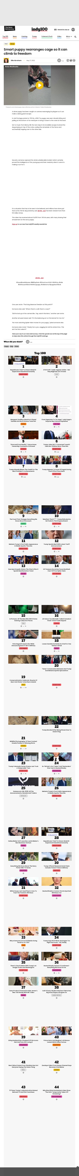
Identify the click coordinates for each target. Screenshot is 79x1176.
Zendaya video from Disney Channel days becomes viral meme (56, 1066)
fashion (23, 424)
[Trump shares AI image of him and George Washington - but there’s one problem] (23, 956)
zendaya (56, 1070)
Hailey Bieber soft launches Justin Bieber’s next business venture (23, 842)
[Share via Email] (74, 60)
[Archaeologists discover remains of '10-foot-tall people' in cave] (23, 1157)
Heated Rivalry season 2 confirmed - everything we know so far (57, 966)
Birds (23, 684)
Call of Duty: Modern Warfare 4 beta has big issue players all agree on (56, 991)
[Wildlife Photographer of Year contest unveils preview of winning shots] (23, 726)
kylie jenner (23, 1146)
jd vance (23, 449)
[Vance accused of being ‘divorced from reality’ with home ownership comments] (23, 434)
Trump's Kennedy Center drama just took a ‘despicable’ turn (23, 767)
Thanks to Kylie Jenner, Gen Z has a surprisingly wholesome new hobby (23, 1142)
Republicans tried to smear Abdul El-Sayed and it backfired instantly (23, 370)
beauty (23, 995)
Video (59, 36)
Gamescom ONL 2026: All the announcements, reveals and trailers (23, 792)
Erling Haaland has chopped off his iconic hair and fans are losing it (23, 1041)
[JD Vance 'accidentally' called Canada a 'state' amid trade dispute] (57, 609)
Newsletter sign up (63, 29)
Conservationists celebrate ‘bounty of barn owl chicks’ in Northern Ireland (23, 681)
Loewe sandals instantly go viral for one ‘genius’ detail (56, 644)
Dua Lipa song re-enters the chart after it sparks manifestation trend (23, 570)
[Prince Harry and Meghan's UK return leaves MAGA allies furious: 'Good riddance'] (57, 1030)
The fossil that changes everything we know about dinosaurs (23, 520)
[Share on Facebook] (68, 60)
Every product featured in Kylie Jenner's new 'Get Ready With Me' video (23, 991)
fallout (23, 1070)
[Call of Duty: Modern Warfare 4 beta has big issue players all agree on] (57, 981)
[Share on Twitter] (71, 60)
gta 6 (56, 374)
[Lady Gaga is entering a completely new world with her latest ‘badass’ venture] (57, 409)
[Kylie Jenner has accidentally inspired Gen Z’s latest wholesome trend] (23, 1132)
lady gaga (56, 424)
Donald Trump (56, 523)
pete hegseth (23, 648)
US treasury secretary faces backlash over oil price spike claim (56, 570)
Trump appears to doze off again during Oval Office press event (56, 470)
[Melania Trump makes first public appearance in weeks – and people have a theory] (23, 534)
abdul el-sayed (23, 374)
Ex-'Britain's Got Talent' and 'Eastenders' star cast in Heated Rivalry (56, 767)
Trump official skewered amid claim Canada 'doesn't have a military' (57, 867)
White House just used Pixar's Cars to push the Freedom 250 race (23, 892)
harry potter (23, 870)
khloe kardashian (56, 1096)
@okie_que (42, 211)
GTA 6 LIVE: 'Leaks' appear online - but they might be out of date (56, 370)
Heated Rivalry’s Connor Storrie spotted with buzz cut (56, 892)
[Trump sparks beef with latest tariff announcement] (57, 534)
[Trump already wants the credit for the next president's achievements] (23, 459)
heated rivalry (56, 771)
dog (11, 346)
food (23, 945)
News (15, 36)
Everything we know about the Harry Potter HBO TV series (23, 867)
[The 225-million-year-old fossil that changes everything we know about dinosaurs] (23, 509)
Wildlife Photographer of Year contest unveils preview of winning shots (23, 742)
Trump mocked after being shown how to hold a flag (56, 731)
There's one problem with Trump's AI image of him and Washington (23, 966)
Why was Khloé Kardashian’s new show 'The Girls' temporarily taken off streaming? (56, 1092)
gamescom (23, 796)
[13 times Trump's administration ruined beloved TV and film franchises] (23, 1080)
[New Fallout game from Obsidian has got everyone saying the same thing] (23, 1055)
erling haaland (23, 1045)
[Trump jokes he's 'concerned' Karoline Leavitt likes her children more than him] (57, 434)
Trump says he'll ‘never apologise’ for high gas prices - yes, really (56, 941)
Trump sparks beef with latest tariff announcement (57, 545)
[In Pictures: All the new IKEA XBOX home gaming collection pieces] (23, 609)
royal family (56, 1045)
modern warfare (56, 995)
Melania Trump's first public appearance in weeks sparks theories (23, 545)
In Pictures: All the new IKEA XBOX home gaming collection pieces (23, 619)
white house (23, 1096)
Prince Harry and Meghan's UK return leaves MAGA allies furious (57, 1041)
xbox (23, 623)
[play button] (39, 85)
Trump (34, 36)
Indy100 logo (39, 29)
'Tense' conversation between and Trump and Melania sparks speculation (56, 669)
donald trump (56, 449)
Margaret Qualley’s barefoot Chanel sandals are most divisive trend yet (23, 420)
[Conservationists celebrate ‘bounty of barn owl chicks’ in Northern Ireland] (23, 665)
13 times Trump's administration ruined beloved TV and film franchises (23, 1091)
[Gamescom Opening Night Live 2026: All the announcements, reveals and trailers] (23, 781)
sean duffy (57, 870)
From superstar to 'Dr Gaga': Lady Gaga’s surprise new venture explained (56, 420)
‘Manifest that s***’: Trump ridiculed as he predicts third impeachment (57, 520)
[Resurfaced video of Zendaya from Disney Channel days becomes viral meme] (57, 1055)
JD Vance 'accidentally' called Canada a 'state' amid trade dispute (56, 619)
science (23, 523)
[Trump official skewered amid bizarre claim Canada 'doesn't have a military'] (57, 856)
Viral (6, 44)
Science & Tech (47, 36)
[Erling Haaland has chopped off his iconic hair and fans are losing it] (23, 1030)
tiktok (12, 44)
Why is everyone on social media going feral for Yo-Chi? (23, 941)
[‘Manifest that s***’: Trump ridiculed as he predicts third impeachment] (57, 509)
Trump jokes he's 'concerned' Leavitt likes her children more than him (56, 445)
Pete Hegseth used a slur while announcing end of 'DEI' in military (23, 644)
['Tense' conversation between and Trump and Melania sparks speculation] (57, 659)
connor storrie (56, 895)
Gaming (24, 36)
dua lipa (23, 573)
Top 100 (5, 36)
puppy (6, 346)
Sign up (14, 224)
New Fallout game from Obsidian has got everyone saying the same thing (23, 1066)
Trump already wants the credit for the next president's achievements (23, 470)
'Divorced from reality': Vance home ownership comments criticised (23, 445)
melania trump (23, 548)
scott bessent (56, 573)
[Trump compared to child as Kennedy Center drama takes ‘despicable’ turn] (23, 756)
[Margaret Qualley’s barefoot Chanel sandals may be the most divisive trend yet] (23, 409)
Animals (23, 746)
